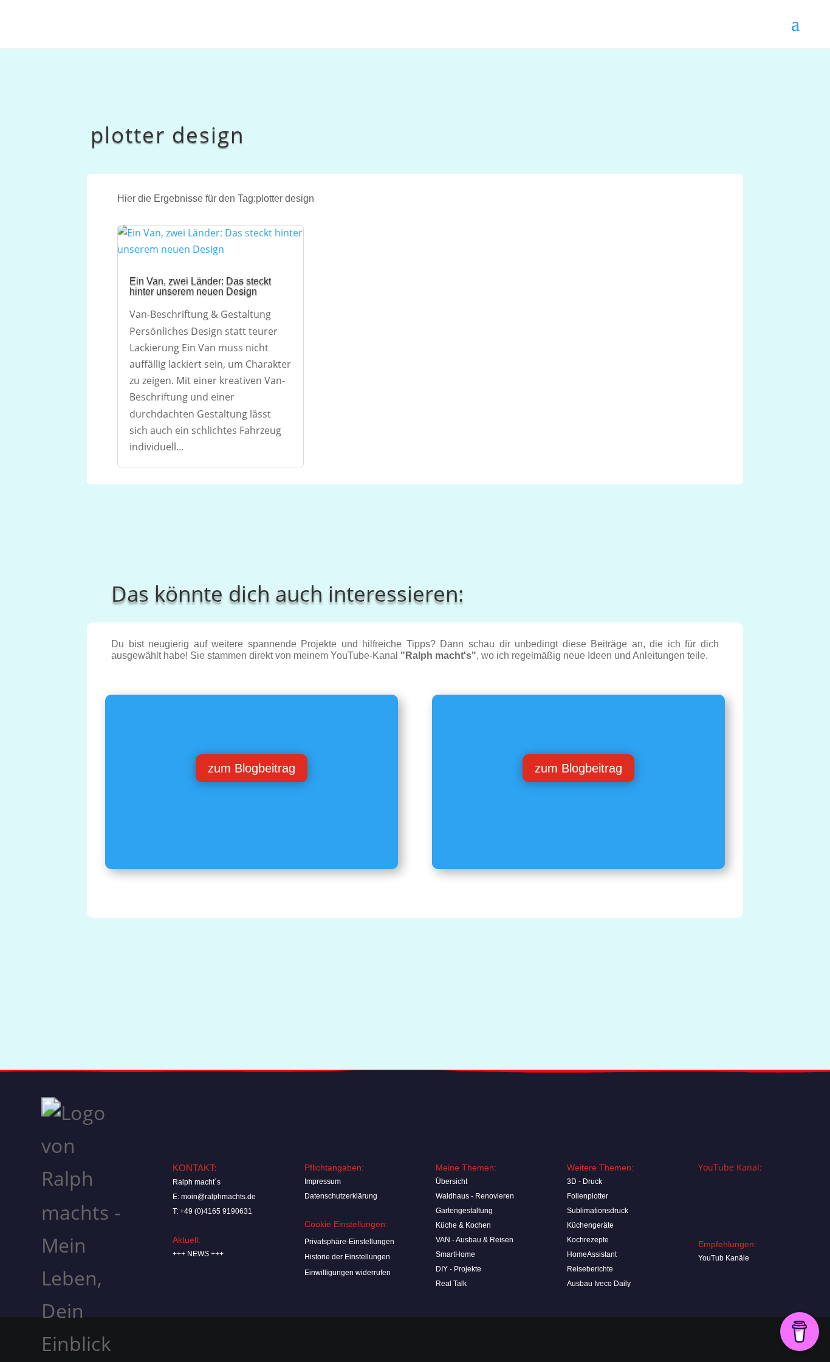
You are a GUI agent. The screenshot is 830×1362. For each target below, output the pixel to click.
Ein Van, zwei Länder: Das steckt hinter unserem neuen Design (200, 286)
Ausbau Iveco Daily (599, 1283)
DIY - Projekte (458, 1269)
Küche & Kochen (463, 1225)
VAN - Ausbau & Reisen (474, 1240)
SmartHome (455, 1254)
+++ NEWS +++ (198, 1254)
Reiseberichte (590, 1269)
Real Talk (451, 1283)
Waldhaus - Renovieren (475, 1196)
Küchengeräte (590, 1225)
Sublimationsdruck (597, 1210)
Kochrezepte (588, 1240)
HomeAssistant (592, 1254)
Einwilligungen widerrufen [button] (347, 1272)
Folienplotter (587, 1196)
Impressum (322, 1181)
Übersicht (451, 1181)
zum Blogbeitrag (251, 768)
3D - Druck (584, 1181)
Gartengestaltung (464, 1210)
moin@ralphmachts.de (218, 1196)
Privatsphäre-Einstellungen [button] (349, 1241)
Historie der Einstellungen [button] (347, 1257)
